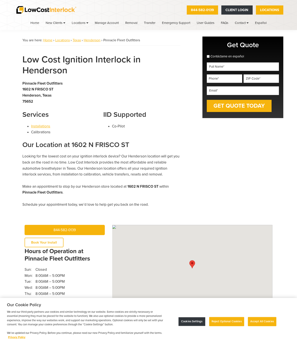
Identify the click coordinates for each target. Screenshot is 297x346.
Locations (269, 10)
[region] (148, 322)
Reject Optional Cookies (227, 321)
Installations (40, 126)
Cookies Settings (191, 321)
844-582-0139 (202, 10)
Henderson (92, 40)
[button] (192, 264)
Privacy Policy (16, 337)
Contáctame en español (227, 56)
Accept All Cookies (262, 321)
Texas (77, 40)
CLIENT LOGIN (236, 10)
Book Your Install (44, 242)
